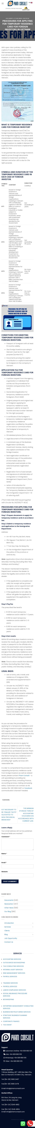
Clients (7, 930)
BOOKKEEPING (8, 999)
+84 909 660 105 (26, 1051)
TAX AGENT (7, 1025)
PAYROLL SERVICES (10, 976)
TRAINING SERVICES (10, 983)
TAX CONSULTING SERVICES (13, 966)
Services (7, 927)
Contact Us (8, 942)
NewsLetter (8, 904)
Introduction (9, 923)
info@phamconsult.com (15, 1088)
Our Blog (26, 18)
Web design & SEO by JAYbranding (17, 1119)
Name (4, 854)
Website (4, 872)
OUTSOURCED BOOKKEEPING (14, 962)
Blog (6, 934)
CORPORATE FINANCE (11, 1021)
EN (30, 2)
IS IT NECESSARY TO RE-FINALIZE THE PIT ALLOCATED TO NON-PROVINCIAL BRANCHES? (8, 814)
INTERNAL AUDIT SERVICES (13, 969)
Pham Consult (24, 775)
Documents (10, 18)
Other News (18, 18)
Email (4, 863)
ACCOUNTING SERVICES (12, 959)
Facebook (28, 788)
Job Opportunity (10, 938)
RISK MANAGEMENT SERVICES (14, 973)
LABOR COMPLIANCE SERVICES (14, 990)
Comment (5, 837)
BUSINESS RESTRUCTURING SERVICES (17, 1012)
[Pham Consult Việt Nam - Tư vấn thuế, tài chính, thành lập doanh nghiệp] (17, 3)
